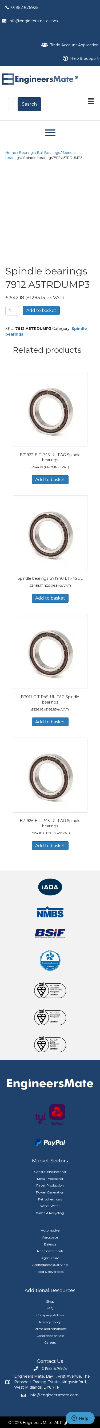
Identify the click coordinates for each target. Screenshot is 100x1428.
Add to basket (41, 310)
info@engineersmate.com (33, 20)
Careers (50, 1342)
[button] (29, 104)
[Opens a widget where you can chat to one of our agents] (80, 1418)
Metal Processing (50, 1179)
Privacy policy (50, 1322)
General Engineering (50, 1172)
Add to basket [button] (50, 479)
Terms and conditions (50, 1329)
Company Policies (50, 1315)
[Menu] (90, 101)
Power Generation (50, 1192)
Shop (50, 1301)
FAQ (50, 1308)
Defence (50, 1244)
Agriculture (50, 1258)
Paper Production (50, 1185)
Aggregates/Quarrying (50, 1265)
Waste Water (50, 1206)
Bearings (26, 153)
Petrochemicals (50, 1199)
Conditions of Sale (50, 1336)
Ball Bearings (48, 153)
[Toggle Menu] (50, 132)
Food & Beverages (50, 1272)
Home (10, 153)
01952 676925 (25, 7)
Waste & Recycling (50, 1213)
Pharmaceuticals (50, 1251)
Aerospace (50, 1237)
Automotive (50, 1230)
